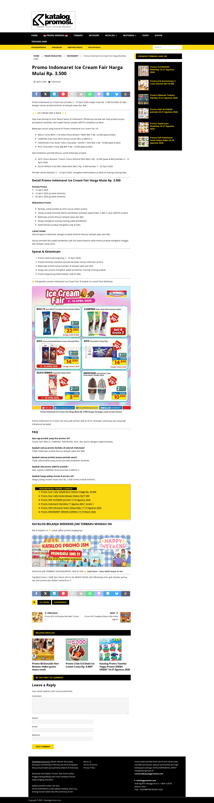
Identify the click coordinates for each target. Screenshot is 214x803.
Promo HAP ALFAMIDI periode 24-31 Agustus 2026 (164, 110)
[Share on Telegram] (107, 94)
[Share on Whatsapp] (90, 94)
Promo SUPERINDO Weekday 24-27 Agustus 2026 (162, 69)
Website (36, 735)
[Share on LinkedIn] (54, 94)
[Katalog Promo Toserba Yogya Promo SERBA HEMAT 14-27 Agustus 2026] (115, 649)
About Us (87, 761)
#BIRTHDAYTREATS (75, 47)
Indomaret (56, 81)
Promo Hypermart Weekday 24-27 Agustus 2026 (162, 126)
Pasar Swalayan (53, 56)
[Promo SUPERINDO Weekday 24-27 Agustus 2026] (143, 71)
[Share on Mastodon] (98, 94)
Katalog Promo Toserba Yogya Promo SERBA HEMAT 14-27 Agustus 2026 (114, 666)
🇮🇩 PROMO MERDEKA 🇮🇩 (56, 35)
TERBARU (78, 35)
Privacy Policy (89, 767)
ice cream (44, 602)
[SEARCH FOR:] (167, 47)
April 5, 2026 (41, 81)
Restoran (128, 35)
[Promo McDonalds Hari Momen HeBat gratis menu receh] (47, 649)
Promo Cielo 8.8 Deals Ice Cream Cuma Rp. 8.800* (80, 665)
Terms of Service (90, 764)
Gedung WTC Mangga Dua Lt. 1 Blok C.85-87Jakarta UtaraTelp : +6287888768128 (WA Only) (153, 785)
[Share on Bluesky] (116, 94)
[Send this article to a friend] (72, 94)
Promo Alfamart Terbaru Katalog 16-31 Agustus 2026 (164, 96)
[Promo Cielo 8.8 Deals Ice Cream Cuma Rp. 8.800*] (81, 649)
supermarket (60, 602)
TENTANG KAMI (39, 41)
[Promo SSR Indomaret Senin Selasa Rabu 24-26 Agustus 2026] (143, 141)
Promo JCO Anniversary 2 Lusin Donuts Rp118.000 (163, 82)
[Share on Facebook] (36, 94)
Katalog (110, 35)
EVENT (145, 35)
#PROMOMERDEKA (38, 47)
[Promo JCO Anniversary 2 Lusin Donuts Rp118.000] (143, 85)
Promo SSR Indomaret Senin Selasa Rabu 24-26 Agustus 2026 (162, 140)
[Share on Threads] (125, 94)
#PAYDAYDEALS (94, 47)
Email (34, 726)
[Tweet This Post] (45, 94)
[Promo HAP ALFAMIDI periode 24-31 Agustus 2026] (143, 113)
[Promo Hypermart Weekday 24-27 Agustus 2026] (143, 127)
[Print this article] (81, 94)
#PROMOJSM (57, 47)
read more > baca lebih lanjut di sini (105, 571)
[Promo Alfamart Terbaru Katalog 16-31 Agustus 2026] (143, 99)
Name (35, 718)
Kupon (158, 35)
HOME (34, 35)
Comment (36, 696)
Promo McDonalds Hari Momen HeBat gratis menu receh (45, 666)
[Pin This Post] (63, 94)
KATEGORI (94, 35)
